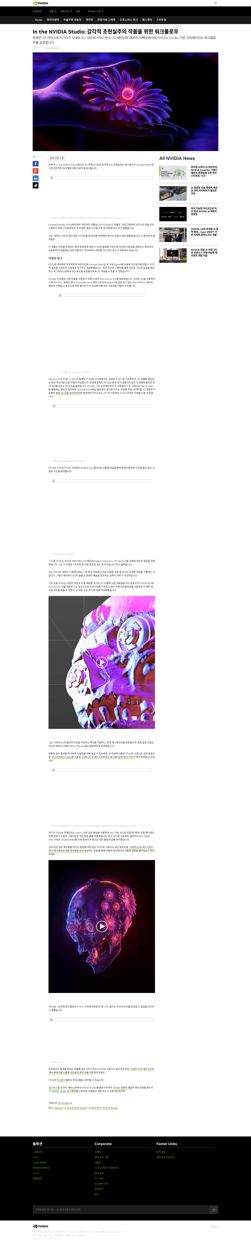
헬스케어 (147, 19)
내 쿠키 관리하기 (79, 1231)
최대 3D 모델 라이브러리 (68, 392)
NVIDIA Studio (110, 1107)
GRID (35, 1157)
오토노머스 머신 (129, 19)
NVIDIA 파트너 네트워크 (107, 1167)
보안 (97, 1194)
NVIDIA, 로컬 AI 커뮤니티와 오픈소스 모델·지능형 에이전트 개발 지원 (204, 252)
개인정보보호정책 (41, 1231)
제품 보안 (70, 1235)
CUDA (36, 1173)
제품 (51, 11)
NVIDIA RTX (95, 1107)
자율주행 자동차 (72, 19)
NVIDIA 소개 (94, 11)
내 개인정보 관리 (61, 1231)
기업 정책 (58, 1235)
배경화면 (37, 1178)
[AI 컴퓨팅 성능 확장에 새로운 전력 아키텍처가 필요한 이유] (173, 193)
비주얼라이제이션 (41, 1167)
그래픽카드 (38, 1152)
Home (38, 19)
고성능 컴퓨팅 (39, 1162)
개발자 (98, 1162)
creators (58, 1107)
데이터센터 (53, 19)
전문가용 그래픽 (106, 19)
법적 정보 (161, 1152)
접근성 (48, 1235)
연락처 (81, 1235)
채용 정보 (99, 1173)
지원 (78, 11)
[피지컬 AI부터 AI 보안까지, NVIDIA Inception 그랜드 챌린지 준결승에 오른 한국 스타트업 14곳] (173, 173)
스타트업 (161, 19)
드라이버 (37, 11)
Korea (214, 1226)
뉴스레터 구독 (101, 1183)
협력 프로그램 (101, 1157)
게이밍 (89, 19)
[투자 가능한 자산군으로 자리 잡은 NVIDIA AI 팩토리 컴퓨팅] (173, 214)
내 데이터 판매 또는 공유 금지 (104, 1231)
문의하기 (99, 1189)
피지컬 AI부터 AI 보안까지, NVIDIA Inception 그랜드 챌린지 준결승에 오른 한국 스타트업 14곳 (204, 171)
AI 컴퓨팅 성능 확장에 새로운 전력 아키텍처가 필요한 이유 (204, 190)
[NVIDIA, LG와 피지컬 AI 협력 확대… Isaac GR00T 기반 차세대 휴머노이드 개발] (173, 235)
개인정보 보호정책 (165, 1157)
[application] (102, 662)
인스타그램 (62, 1080)
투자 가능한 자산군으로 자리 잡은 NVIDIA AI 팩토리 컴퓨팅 (204, 211)
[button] (102, 662)
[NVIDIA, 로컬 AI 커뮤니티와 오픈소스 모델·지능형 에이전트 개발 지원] (173, 255)
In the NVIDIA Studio (76, 1107)
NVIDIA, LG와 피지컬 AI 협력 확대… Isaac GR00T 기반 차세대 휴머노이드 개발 (204, 232)
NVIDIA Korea (53, 47)
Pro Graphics (65, 1103)
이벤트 (98, 1152)
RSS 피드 (99, 1178)
